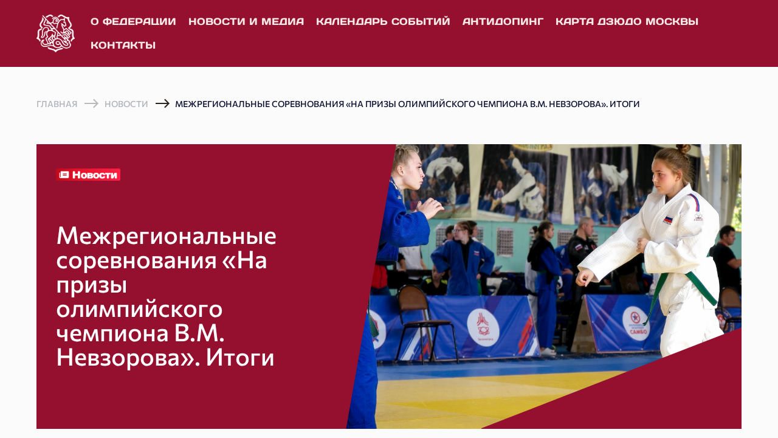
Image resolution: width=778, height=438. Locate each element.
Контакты (123, 45)
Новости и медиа (246, 21)
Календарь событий (383, 21)
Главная (56, 104)
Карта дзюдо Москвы (627, 21)
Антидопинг (503, 21)
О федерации (133, 21)
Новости (126, 104)
